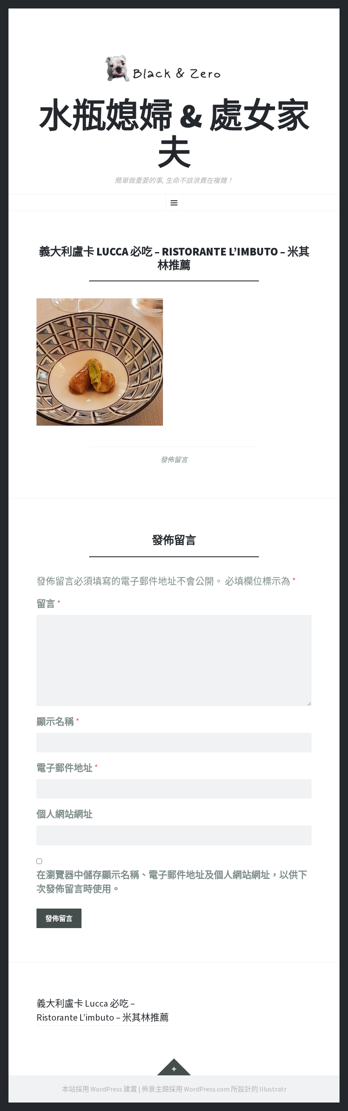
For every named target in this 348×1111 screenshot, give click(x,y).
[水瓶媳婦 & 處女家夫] (174, 66)
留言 (48, 603)
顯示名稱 (57, 721)
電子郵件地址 (67, 768)
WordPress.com (207, 1089)
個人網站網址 (64, 814)
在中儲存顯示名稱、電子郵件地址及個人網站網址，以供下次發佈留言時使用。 (171, 882)
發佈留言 (174, 459)
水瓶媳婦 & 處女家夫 (174, 134)
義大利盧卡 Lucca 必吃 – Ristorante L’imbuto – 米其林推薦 (102, 1010)
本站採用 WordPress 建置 (99, 1089)
